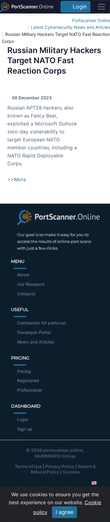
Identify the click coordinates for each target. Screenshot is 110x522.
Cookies (71, 471)
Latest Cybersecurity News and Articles (70, 27)
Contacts (26, 293)
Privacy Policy (60, 466)
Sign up (24, 429)
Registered (28, 380)
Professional (29, 390)
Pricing (24, 371)
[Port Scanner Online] (26, 6)
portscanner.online (63, 450)
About (23, 274)
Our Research (31, 284)
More (20, 179)
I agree (64, 512)
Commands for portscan (41, 322)
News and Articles (35, 341)
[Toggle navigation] (101, 7)
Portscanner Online (91, 20)
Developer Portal (33, 332)
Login (78, 6)
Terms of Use (28, 466)
